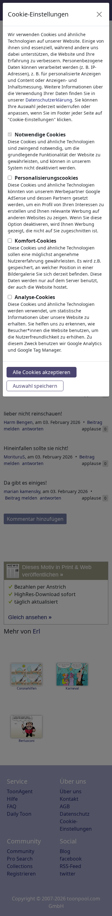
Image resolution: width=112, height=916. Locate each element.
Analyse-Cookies (35, 297)
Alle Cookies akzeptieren (41, 372)
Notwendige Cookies (40, 134)
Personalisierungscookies (46, 177)
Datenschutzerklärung (49, 100)
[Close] (99, 14)
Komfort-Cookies (35, 240)
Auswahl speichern (35, 385)
